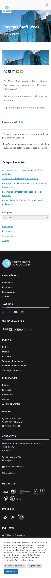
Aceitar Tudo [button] (11, 572)
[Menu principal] (46, 5)
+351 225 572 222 (13, 419)
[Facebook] (5, 71)
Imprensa (6, 390)
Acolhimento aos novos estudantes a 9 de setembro (22, 172)
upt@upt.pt (10, 460)
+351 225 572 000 (13, 457)
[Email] (17, 71)
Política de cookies (24, 560)
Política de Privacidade (15, 535)
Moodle (5, 352)
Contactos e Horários (14, 467)
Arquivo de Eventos (11, 404)
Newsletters (7, 394)
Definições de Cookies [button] (14, 566)
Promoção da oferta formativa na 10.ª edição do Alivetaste (24, 185)
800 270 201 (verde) (14, 422)
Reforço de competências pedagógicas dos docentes (23, 194)
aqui (42, 107)
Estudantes (7, 231)
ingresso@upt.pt (12, 426)
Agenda (5, 399)
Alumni (5, 241)
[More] (22, 71)
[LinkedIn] (9, 312)
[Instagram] (22, 312)
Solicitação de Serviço (12, 370)
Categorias (7, 213)
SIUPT (5, 347)
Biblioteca (6, 356)
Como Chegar (10, 473)
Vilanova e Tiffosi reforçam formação (20, 178)
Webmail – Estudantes (12, 361)
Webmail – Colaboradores (14, 366)
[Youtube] (16, 312)
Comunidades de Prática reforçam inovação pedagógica (23, 202)
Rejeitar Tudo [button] (34, 566)
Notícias (5, 385)
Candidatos (7, 226)
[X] (9, 71)
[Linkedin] (13, 71)
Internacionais (9, 236)
